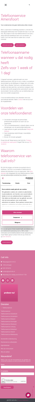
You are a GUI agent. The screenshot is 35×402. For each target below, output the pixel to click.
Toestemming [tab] (6, 183)
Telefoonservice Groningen (9, 321)
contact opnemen (6, 242)
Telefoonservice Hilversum (9, 324)
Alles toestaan (17, 212)
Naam (3, 364)
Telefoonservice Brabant (8, 319)
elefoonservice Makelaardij (10, 334)
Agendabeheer (5, 345)
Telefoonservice (7, 308)
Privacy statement (23, 400)
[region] (28, 395)
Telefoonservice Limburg (8, 327)
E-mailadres (5, 371)
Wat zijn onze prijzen (7, 348)
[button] (5, 4)
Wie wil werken (5, 352)
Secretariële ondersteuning (9, 339)
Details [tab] (17, 183)
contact (20, 99)
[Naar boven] (32, 387)
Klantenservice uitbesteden (9, 342)
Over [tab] (28, 183)
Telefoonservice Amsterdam (9, 316)
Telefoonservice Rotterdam (9, 329)
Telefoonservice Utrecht (8, 332)
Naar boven (32, 393)
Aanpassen (16, 217)
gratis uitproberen (20, 45)
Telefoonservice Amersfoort (9, 314)
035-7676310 (7, 236)
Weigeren (17, 222)
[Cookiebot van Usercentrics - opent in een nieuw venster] (25, 178)
